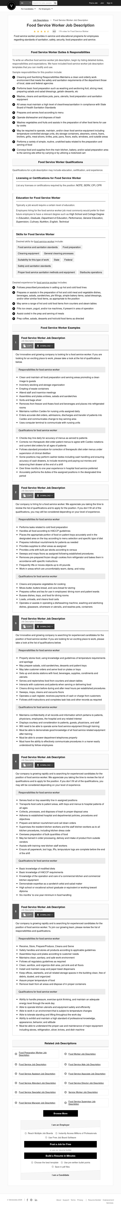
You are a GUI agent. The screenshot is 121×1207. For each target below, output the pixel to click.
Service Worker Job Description (83, 1092)
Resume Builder (94, 1200)
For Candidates (27, 9)
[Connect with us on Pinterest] (31, 1200)
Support (66, 1200)
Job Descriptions (41, 20)
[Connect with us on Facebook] (27, 1200)
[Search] (55, 3)
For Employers (45, 9)
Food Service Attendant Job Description (37, 1083)
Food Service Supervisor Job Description (81, 1102)
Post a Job (93, 3)
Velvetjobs (11, 5)
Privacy (80, 1200)
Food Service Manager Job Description (37, 1103)
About (58, 1200)
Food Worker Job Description (82, 1054)
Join (102, 3)
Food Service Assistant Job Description (37, 1073)
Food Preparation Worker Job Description (33, 1053)
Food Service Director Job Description (86, 1083)
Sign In (109, 3)
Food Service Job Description (32, 1064)
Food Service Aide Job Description (84, 1064)
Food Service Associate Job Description (87, 1073)
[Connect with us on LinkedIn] (36, 1200)
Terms (73, 1200)
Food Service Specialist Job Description (37, 1092)
